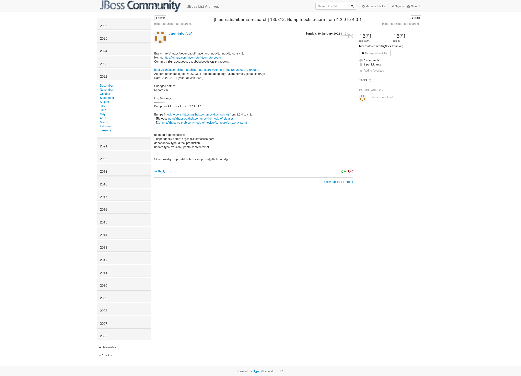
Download (107, 355)
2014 (103, 234)
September (107, 98)
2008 (103, 310)
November (106, 89)
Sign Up (415, 6)
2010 (103, 285)
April (103, 118)
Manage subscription (376, 53)
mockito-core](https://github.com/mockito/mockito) (197, 114)
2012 (103, 259)
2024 (103, 50)
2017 (103, 196)
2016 (103, 209)
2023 (103, 63)
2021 (103, 146)
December (106, 85)
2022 (103, 76)
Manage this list (375, 6)
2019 (103, 171)
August (104, 102)
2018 (103, 184)
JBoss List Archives (203, 6)
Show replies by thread (338, 182)
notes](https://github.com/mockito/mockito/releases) (201, 118)
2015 (103, 222)
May (102, 114)
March (104, 122)
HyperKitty (259, 371)
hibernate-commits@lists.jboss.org (381, 46)
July (102, 106)
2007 (103, 323)
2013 (103, 247)
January (105, 130)
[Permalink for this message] (352, 37)
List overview (108, 347)
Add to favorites (374, 70)
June (103, 110)
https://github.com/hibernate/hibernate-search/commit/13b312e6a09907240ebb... (206, 70)
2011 (103, 272)
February (106, 126)
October (105, 94)
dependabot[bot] (180, 33)
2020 (103, 158)
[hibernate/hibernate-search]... (173, 24)
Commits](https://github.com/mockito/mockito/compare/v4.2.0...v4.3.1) (202, 122)
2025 (103, 38)
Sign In (399, 6)
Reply (161, 171)
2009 (103, 297)
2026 (103, 25)
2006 (103, 335)
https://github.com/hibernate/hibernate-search (193, 57)
